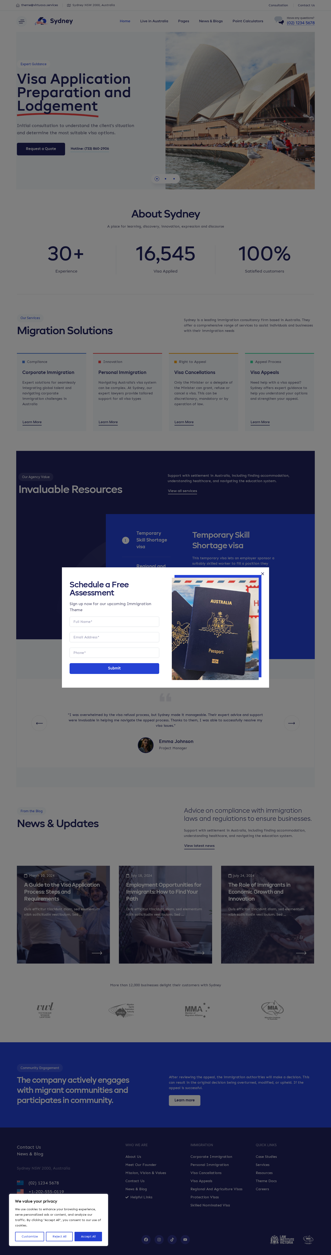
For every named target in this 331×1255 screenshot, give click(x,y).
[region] (58, 1220)
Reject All (59, 1236)
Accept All (88, 1236)
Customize (30, 1236)
